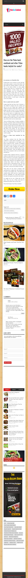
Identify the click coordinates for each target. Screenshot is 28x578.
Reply (23, 313)
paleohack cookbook (17, 538)
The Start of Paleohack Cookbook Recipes (14, 288)
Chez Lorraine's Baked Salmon (9, 525)
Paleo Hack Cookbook (18, 104)
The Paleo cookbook (9, 139)
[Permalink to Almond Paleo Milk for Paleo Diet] (6, 447)
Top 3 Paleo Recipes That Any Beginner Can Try (11, 459)
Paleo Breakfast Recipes (8, 534)
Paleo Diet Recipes (8, 183)
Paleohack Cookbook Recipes (9, 540)
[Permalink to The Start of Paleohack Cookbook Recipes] (14, 287)
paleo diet (6, 536)
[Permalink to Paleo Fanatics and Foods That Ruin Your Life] (14, 240)
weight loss (6, 542)
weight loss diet (20, 542)
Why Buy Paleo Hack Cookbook (11, 212)
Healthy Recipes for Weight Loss (10, 530)
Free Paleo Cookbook (17, 183)
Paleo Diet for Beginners (14, 392)
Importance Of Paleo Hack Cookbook (12, 208)
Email (5, 353)
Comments (21, 389)
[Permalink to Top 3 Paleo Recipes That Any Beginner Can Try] (14, 261)
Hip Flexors (10, 317)
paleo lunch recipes (20, 540)
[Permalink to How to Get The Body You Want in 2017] (6, 418)
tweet (5, 200)
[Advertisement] (15, 376)
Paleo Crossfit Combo (13, 426)
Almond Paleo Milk (10, 523)
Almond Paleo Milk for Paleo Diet (16, 444)
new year (21, 532)
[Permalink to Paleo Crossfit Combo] (6, 429)
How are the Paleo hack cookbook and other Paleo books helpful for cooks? (16, 399)
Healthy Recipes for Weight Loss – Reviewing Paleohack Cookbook (13, 217)
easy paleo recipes (18, 527)
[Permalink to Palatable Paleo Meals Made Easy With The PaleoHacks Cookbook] (6, 424)
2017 (5, 523)
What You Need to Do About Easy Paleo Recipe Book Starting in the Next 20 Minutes (16, 433)
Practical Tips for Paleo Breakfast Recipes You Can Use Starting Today (16, 439)
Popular (7, 389)
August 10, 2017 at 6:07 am (13, 318)
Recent (14, 389)
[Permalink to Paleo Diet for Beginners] (6, 396)
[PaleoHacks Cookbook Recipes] (14, 11)
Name (5, 349)
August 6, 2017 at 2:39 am (12, 301)
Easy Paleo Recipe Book (8, 527)
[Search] (23, 1)
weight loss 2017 (13, 542)
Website (5, 357)
